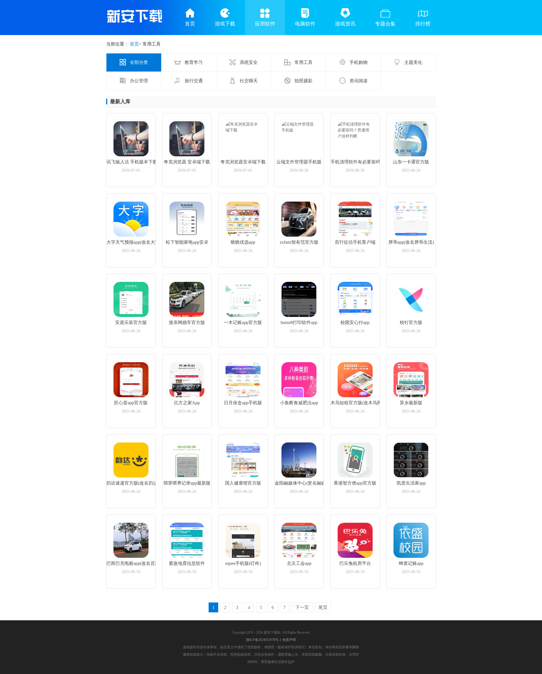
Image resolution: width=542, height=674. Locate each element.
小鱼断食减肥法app (299, 402)
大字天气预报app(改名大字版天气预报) (131, 242)
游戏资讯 (345, 24)
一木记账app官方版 (243, 322)
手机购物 (358, 62)
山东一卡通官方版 (411, 161)
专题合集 (385, 24)
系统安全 (248, 62)
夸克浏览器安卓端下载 (243, 161)
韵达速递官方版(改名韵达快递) (131, 483)
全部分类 (138, 62)
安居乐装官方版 (131, 322)
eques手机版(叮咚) (243, 563)
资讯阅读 (358, 80)
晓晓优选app (243, 242)
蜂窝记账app (411, 563)
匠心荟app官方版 (131, 402)
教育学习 (193, 62)
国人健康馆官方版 (243, 483)
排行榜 (422, 24)
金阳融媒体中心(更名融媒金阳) (299, 483)
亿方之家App (187, 402)
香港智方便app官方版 (355, 483)
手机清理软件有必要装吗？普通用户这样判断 (355, 161)
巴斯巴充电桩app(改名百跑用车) (131, 563)
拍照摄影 (302, 80)
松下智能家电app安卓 (187, 242)
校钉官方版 (411, 322)
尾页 (322, 607)
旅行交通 (193, 80)
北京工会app (299, 563)
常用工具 (302, 62)
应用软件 (265, 24)
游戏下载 (225, 24)
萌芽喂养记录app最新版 (187, 483)
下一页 (302, 607)
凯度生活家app (411, 483)
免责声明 (289, 640)
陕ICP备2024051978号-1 (263, 640)
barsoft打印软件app (299, 322)
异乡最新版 (411, 402)
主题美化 (412, 62)
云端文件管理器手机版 (299, 161)
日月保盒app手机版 (243, 402)
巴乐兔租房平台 (355, 563)
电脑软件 (305, 24)
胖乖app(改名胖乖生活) (411, 242)
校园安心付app (355, 322)
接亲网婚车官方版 (187, 322)
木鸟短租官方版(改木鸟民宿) (355, 402)
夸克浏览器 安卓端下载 (187, 161)
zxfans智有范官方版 (299, 242)
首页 (190, 24)
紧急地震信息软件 (187, 563)
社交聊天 (248, 80)
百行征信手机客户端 (355, 242)
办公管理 (138, 80)
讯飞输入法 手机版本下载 (131, 161)
